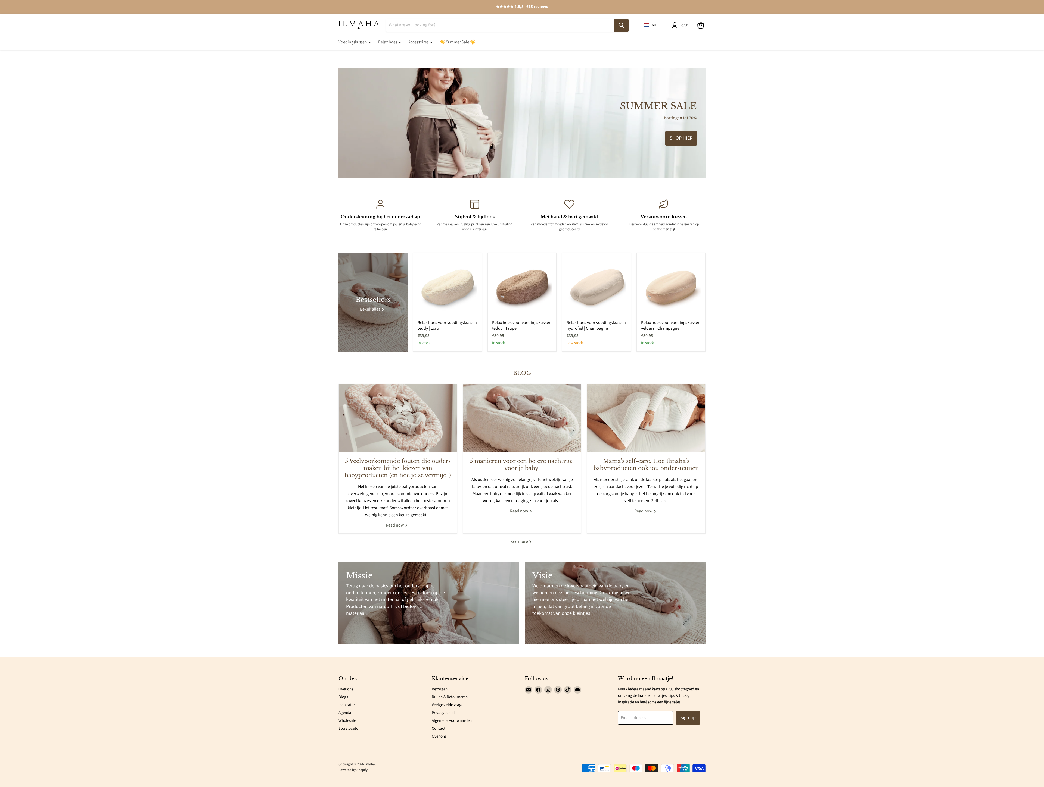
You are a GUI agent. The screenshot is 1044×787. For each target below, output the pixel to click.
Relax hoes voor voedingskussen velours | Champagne (670, 325)
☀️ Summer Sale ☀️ (458, 42)
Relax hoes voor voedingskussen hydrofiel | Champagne (596, 325)
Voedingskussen (353, 42)
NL (654, 25)
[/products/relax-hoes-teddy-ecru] (447, 287)
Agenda (344, 713)
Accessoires (418, 42)
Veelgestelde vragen (448, 705)
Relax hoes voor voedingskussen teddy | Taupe (521, 325)
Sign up (688, 717)
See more (520, 541)
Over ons (345, 689)
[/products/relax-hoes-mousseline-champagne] (596, 287)
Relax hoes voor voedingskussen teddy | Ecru (447, 325)
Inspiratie (346, 705)
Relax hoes (388, 42)
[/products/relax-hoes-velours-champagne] (671, 287)
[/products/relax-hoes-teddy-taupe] (522, 287)
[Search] (621, 25)
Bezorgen (440, 689)
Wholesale (347, 720)
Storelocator (349, 728)
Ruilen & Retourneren (450, 697)
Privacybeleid (443, 713)
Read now (395, 525)
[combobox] (650, 25)
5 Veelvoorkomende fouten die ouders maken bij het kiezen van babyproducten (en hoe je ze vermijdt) (398, 468)
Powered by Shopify (353, 769)
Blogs (343, 697)
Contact (438, 728)
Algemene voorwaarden (452, 720)
